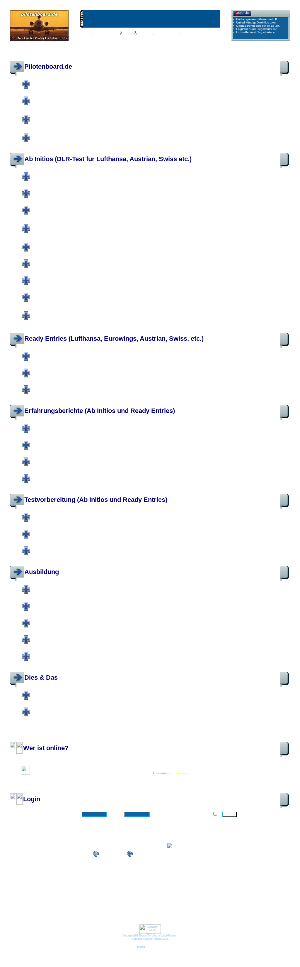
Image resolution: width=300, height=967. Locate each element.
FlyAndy (98, 88)
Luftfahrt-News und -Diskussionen (106, 80)
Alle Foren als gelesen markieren (33, 740)
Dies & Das (41, 677)
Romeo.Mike (69, 88)
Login (182, 39)
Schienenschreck (168, 88)
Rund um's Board (68, 708)
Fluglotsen (57, 653)
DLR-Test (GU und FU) (77, 369)
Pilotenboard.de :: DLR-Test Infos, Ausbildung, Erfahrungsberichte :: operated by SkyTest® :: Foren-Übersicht (96, 53)
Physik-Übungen (66, 277)
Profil (97, 39)
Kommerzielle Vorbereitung (92, 530)
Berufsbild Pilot (69, 97)
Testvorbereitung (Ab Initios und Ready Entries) (95, 499)
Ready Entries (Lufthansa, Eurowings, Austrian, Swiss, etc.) (114, 338)
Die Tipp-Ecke (61, 547)
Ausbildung (41, 572)
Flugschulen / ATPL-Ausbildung (99, 602)
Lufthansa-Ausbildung (80, 586)
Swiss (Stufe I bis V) (77, 206)
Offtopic (52, 114)
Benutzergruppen (196, 33)
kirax (185, 88)
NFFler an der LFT (71, 636)
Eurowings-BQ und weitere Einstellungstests (130, 386)
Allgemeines (59, 352)
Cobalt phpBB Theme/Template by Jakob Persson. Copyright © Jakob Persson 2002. (150, 937)
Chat (113, 33)
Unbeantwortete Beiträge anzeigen (265, 53)
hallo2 (109, 88)
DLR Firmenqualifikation (85, 190)
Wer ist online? (46, 748)
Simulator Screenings (79, 475)
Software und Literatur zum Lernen (109, 514)
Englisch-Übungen (71, 293)
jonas (55, 88)
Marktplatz (57, 691)
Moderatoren (198, 88)
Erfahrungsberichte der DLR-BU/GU (107, 425)
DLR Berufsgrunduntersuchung (98, 173)
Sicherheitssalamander (140, 88)
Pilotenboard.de (48, 66)
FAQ (127, 33)
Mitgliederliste (166, 33)
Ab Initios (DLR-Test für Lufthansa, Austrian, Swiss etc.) (108, 159)
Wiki (100, 33)
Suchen (143, 33)
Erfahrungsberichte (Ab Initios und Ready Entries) (99, 410)
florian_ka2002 (80, 767)
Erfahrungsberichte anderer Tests (108, 458)
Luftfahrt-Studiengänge (85, 619)
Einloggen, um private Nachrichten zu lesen (140, 39)
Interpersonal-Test (75, 223)
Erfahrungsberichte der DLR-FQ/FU (107, 441)
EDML (119, 88)
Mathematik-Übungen (76, 260)
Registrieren (202, 39)
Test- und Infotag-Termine (89, 310)
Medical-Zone (61, 134)
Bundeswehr (58, 243)
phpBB (141, 946)
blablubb (85, 88)
